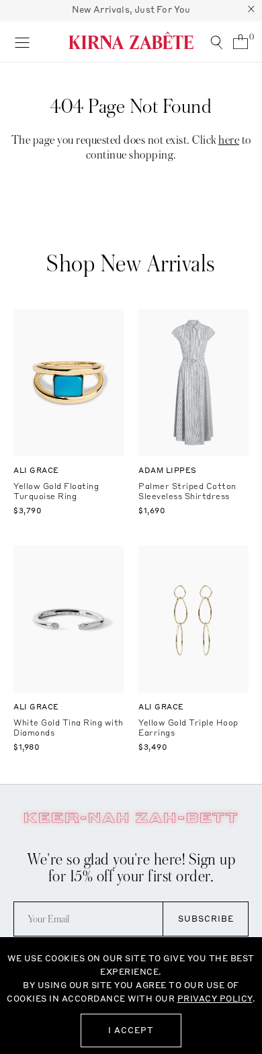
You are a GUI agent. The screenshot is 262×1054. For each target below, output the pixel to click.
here (228, 140)
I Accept (131, 1030)
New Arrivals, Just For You (131, 9)
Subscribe (206, 919)
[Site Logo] (131, 40)
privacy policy (215, 999)
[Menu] (22, 41)
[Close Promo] (251, 10)
